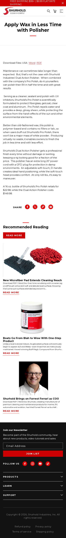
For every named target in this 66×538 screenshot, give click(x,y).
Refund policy (23, 526)
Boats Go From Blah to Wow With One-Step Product (32, 340)
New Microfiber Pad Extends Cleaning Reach (32, 280)
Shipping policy (45, 531)
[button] (54, 11)
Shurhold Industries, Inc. (42, 514)
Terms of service (21, 531)
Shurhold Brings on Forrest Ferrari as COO (31, 398)
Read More (14, 235)
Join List (33, 453)
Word (32, 62)
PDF (39, 62)
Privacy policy (43, 526)
